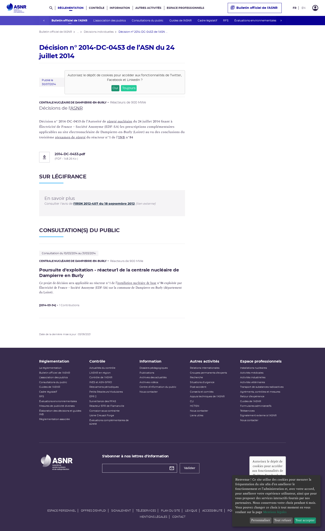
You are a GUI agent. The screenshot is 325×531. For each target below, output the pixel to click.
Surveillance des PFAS (102, 401)
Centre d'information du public (158, 387)
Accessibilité (212, 510)
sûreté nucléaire (119, 121)
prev (44, 20)
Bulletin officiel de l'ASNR (70, 20)
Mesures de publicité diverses (57, 406)
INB (121, 137)
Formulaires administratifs (255, 406)
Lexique (191, 510)
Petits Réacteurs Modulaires (106, 392)
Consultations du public (148, 20)
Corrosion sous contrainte (104, 411)
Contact (178, 517)
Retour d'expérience (252, 396)
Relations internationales (204, 368)
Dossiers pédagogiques (154, 368)
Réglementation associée (54, 419)
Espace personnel (61, 510)
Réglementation (71, 8)
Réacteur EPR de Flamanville (106, 406)
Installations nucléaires (253, 368)
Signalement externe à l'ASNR (258, 415)
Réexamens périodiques (104, 387)
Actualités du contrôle (102, 368)
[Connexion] (315, 8)
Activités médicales (251, 373)
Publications (147, 373)
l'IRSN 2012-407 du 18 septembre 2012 (104, 203)
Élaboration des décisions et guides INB (60, 413)
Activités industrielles (252, 377)
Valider (189, 468)
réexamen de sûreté (70, 137)
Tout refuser (282, 520)
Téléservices (247, 411)
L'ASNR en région (100, 373)
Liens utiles (196, 415)
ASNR (76, 108)
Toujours (129, 88)
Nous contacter (149, 392)
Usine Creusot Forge (101, 415)
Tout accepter (305, 520)
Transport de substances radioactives (261, 387)
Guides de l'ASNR (180, 20)
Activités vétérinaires (252, 382)
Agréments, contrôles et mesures (260, 392)
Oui (115, 88)
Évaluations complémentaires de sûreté (109, 422)
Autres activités (148, 8)
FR (294, 8)
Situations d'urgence (202, 382)
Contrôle (96, 8)
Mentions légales (153, 517)
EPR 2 (92, 396)
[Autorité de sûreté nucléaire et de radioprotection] (16, 8)
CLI (192, 401)
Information (120, 8)
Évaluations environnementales (255, 20)
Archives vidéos (149, 382)
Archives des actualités (153, 377)
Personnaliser (260, 520)
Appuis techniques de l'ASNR (207, 396)
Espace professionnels (185, 8)
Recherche (196, 377)
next (281, 20)
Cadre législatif (208, 20)
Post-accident (198, 387)
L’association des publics (109, 20)
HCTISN (194, 406)
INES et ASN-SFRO (100, 382)
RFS (226, 20)
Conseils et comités (201, 392)
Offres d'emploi (93, 510)
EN (304, 8)
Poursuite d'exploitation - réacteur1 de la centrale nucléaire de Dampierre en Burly (109, 273)
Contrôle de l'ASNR (100, 377)
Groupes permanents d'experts (208, 373)
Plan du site (170, 510)
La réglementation (50, 368)
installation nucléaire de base (136, 283)
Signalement (121, 510)
